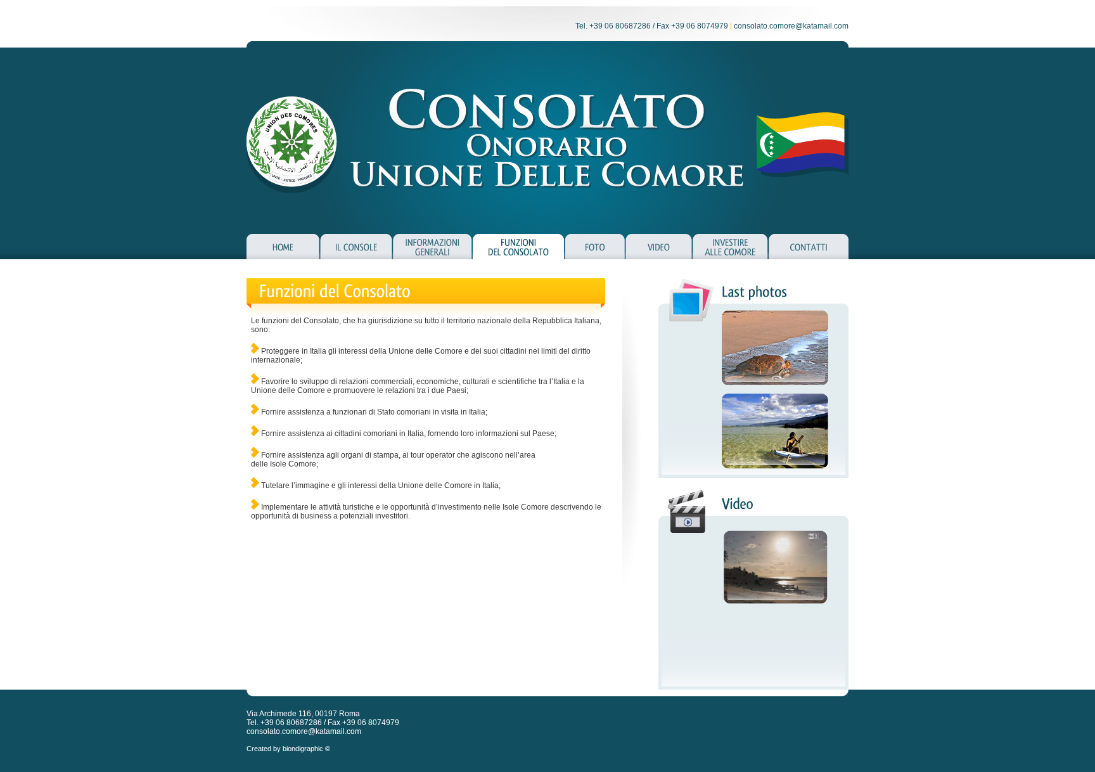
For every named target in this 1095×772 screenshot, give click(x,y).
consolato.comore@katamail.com (791, 26)
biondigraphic (303, 748)
